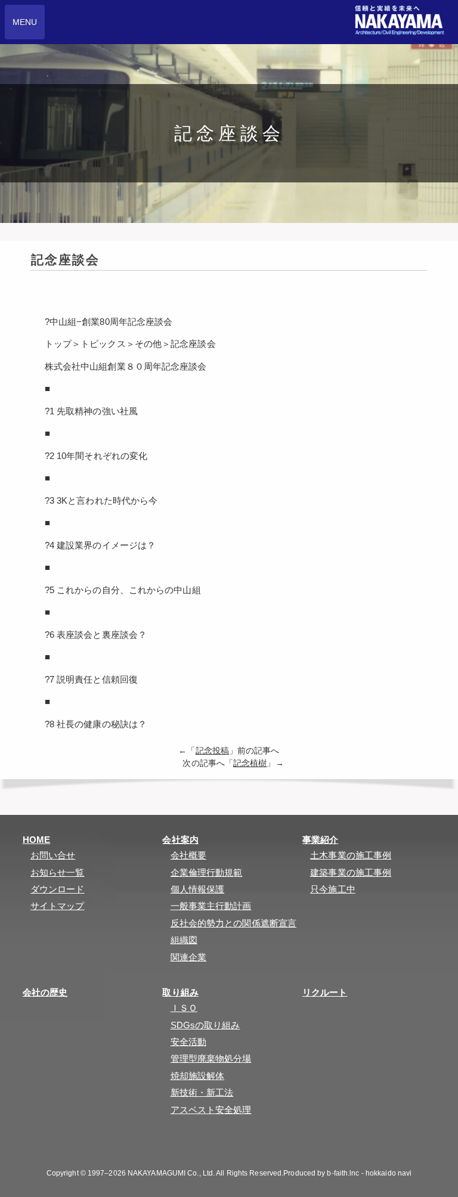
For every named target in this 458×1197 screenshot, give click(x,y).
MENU (25, 22)
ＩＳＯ (184, 1008)
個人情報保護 (198, 889)
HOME (36, 840)
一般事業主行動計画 (211, 906)
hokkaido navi (388, 1173)
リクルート (325, 992)
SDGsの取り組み (205, 1025)
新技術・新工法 (202, 1092)
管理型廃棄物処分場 (211, 1058)
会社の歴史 (45, 992)
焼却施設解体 (198, 1076)
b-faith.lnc (343, 1173)
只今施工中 (332, 889)
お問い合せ (53, 855)
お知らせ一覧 (57, 872)
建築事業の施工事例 (350, 872)
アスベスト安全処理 (211, 1110)
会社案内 (180, 840)
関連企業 (188, 957)
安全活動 (188, 1042)
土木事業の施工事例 (350, 855)
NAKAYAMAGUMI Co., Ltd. (171, 1173)
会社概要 (188, 855)
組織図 (184, 940)
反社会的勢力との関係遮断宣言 (233, 923)
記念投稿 (212, 750)
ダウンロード (57, 889)
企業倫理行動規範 (207, 872)
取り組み (180, 992)
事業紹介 (320, 840)
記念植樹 (250, 763)
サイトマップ (57, 906)
